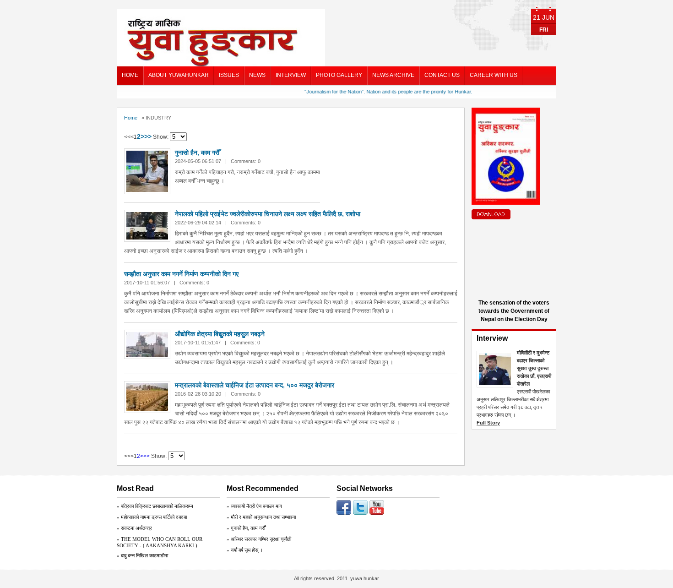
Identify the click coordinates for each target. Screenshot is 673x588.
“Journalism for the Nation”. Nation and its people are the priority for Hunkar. (377, 91)
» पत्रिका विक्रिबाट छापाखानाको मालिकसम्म (155, 506)
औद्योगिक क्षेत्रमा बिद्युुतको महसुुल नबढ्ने (220, 334)
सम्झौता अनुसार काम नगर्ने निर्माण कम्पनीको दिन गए (181, 274)
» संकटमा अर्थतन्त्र (134, 528)
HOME (130, 75)
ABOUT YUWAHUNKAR (178, 75)
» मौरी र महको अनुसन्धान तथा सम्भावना (261, 517)
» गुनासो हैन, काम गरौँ (246, 528)
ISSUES (229, 75)
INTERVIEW (291, 75)
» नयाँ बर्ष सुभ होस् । (245, 550)
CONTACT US (442, 75)
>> (148, 136)
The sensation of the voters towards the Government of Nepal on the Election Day (513, 310)
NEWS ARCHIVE (393, 75)
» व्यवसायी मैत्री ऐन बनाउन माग (254, 506)
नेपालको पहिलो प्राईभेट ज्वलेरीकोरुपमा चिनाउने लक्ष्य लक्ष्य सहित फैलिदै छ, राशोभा (267, 214)
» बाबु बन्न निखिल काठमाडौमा (142, 555)
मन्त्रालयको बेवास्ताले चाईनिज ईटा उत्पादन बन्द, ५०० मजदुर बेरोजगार (254, 385)
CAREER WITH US (493, 75)
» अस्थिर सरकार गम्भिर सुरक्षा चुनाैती (259, 539)
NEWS (257, 75)
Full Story (488, 422)
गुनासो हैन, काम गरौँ (197, 152)
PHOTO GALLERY (339, 75)
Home (130, 117)
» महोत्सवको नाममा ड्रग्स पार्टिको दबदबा (152, 517)
